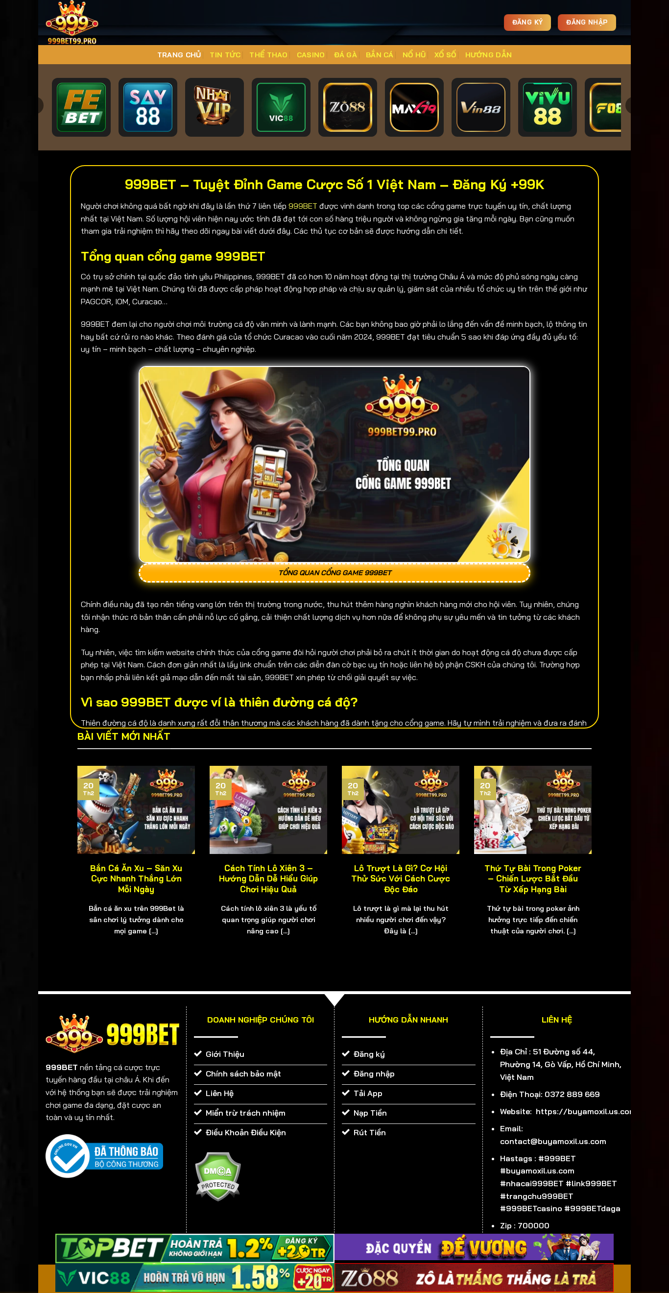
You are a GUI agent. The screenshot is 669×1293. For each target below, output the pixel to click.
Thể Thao (268, 54)
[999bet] (87, 22)
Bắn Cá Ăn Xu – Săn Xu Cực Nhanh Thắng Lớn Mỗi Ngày (136, 878)
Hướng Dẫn (488, 54)
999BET (302, 206)
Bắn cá (380, 54)
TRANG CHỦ (179, 54)
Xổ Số (445, 54)
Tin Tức (225, 54)
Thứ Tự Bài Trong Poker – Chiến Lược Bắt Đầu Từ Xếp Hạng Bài (532, 878)
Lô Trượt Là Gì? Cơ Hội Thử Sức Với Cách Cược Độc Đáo (400, 878)
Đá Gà (345, 54)
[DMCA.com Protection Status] (217, 1176)
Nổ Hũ (414, 54)
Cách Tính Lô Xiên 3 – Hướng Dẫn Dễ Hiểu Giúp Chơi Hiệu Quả (268, 878)
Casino (311, 54)
